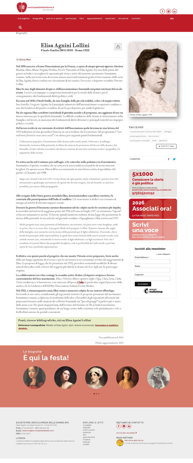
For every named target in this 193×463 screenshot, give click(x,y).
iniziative (123, 18)
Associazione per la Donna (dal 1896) (145, 132)
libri (82, 18)
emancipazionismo (138, 136)
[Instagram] (168, 11)
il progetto (24, 18)
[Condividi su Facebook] (168, 159)
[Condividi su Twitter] (174, 159)
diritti (154, 141)
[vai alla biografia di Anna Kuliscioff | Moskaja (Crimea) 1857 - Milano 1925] (158, 377)
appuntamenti (94, 18)
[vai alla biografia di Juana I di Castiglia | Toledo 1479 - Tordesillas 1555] (34, 377)
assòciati (110, 18)
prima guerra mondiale (140, 141)
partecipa (71, 18)
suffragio (167, 132)
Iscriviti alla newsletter (125, 433)
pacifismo (163, 141)
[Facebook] (162, 11)
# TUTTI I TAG (166, 146)
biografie (38, 18)
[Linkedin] (174, 11)
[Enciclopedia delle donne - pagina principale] (35, 7)
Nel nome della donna (134, 440)
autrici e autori (54, 18)
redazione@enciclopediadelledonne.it (38, 431)
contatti (136, 18)
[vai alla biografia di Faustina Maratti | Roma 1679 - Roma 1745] (65, 377)
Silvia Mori (25, 60)
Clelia (80, 282)
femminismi (154, 136)
